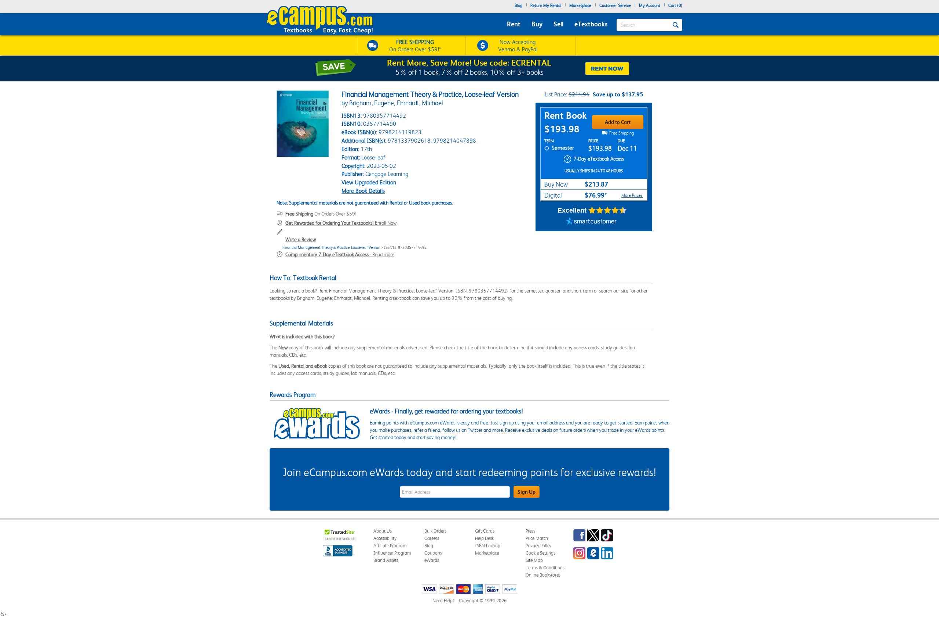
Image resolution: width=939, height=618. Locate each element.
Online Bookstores (543, 575)
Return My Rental (545, 5)
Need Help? (443, 600)
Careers (431, 538)
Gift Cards (484, 531)
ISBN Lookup (487, 545)
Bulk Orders (435, 531)
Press (530, 531)
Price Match (537, 538)
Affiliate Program (390, 545)
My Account (649, 5)
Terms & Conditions (545, 567)
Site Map (534, 560)
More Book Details (363, 190)
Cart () (675, 5)
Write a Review (300, 239)
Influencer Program (392, 553)
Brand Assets (385, 560)
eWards (431, 560)
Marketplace (580, 5)
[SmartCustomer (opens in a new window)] (591, 222)
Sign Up (527, 492)
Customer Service (615, 5)
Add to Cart (618, 122)
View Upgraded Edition (368, 182)
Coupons (433, 553)
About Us (382, 531)
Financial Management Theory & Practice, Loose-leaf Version (331, 247)
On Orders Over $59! (321, 214)
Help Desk (484, 538)
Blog (518, 5)
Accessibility (385, 538)
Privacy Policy (538, 545)
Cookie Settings (540, 553)
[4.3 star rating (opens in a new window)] (607, 210)
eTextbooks (590, 24)
